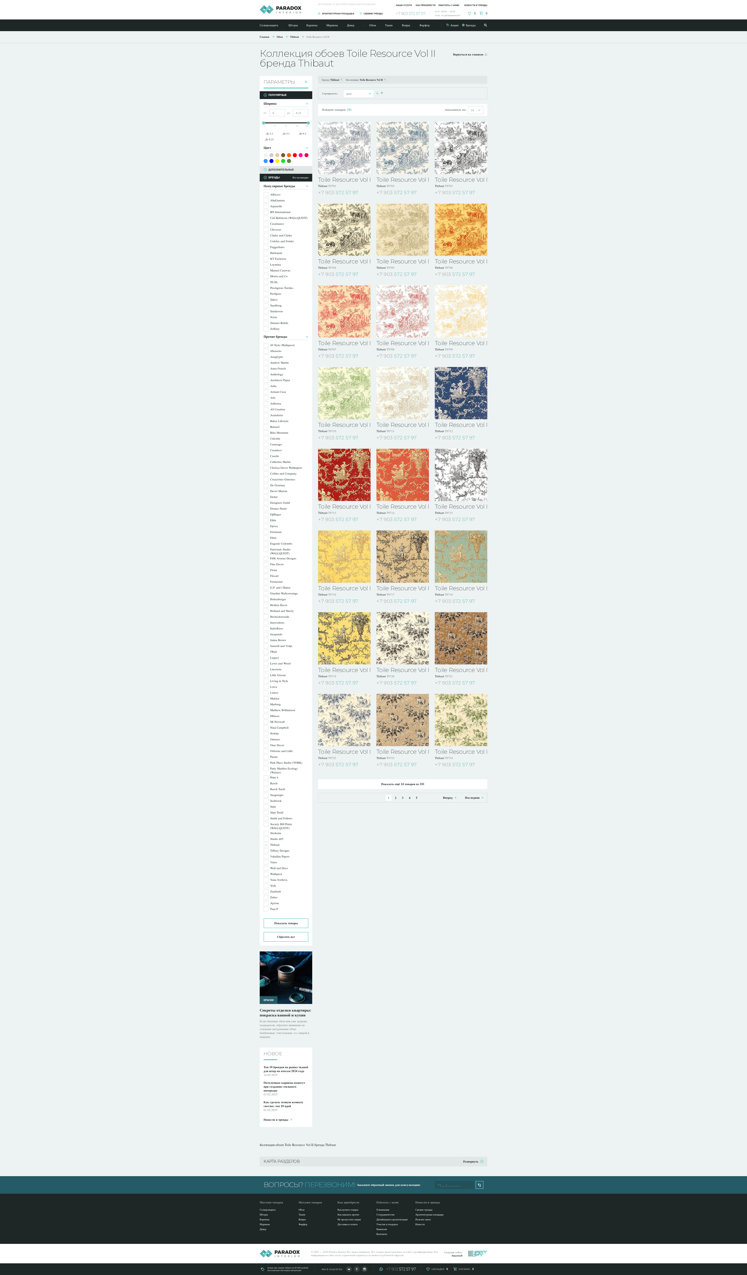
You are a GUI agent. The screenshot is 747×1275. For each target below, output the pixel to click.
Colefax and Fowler (282, 241)
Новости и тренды (475, 5)
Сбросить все (286, 937)
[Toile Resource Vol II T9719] (344, 638)
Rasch (274, 783)
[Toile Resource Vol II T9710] (344, 393)
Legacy (274, 657)
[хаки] (289, 161)
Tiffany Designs (279, 850)
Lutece (274, 692)
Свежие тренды (373, 13)
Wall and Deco (279, 868)
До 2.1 (269, 133)
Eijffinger (275, 514)
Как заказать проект (348, 1214)
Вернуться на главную (468, 54)
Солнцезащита (269, 25)
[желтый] (277, 161)
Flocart (274, 576)
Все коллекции (300, 177)
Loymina (275, 264)
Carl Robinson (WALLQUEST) (289, 218)
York (273, 885)
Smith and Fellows (281, 818)
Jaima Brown (278, 640)
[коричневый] (283, 155)
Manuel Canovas (280, 270)
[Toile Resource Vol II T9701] (344, 148)
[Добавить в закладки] (368, 193)
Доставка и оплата (348, 1224)
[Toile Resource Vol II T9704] (344, 229)
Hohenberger (278, 599)
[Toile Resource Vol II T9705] (402, 229)
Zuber (273, 897)
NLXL (274, 282)
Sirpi (273, 806)
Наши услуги (404, 5)
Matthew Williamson (282, 710)
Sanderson (276, 311)
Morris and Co (279, 276)
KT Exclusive (278, 259)
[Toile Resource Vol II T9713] (344, 474)
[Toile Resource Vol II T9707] (344, 311)
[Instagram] (364, 1269)
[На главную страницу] (281, 9)
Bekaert (275, 427)
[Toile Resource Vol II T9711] (402, 393)
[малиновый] (306, 155)
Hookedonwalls (279, 617)
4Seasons (275, 351)
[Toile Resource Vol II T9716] (344, 556)
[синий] (271, 161)
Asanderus (276, 415)
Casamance (277, 224)
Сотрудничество (385, 1214)
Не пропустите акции (349, 1219)
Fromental (276, 582)
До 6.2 (302, 133)
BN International (280, 212)
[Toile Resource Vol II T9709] (461, 311)
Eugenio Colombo (281, 543)
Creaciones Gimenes (282, 479)
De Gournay (277, 485)
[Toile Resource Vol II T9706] (461, 229)
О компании (382, 1209)
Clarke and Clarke (281, 235)
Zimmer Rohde (279, 323)
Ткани (389, 25)
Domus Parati (278, 508)
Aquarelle (276, 206)
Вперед (447, 797)
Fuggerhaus (277, 247)
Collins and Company (283, 473)
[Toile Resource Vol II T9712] (461, 393)
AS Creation (277, 409)
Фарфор (424, 25)
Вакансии (381, 1229)
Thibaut (294, 36)
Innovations (277, 622)
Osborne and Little (281, 751)
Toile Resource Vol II (317, 36)
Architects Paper (280, 380)
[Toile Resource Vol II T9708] (402, 311)
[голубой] (265, 161)
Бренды (471, 25)
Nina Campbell (279, 727)
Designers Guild (280, 503)
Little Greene (278, 675)
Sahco (274, 299)
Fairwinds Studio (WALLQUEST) (280, 551)
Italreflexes (276, 628)
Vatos (273, 862)
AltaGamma (277, 200)
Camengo (276, 444)
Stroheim (275, 833)
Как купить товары (348, 1209)
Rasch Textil (277, 789)
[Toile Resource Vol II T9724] (461, 720)
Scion (273, 317)
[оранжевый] (289, 155)
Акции (454, 25)
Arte (272, 397)
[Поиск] (485, 25)
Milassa (274, 716)
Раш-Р (274, 909)
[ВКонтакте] (349, 1269)
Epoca (274, 526)
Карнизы (311, 25)
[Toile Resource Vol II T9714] (402, 474)
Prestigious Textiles (281, 288)
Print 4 (274, 777)
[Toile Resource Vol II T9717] (402, 556)
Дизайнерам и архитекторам (392, 1219)
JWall (273, 652)
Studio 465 (276, 839)
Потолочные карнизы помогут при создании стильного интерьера (284, 1083)
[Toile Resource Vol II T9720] (402, 638)
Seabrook (276, 801)
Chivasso (275, 229)
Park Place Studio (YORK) (286, 762)
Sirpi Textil (276, 812)
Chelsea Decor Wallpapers (286, 467)
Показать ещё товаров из (402, 784)
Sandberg (276, 305)
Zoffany (275, 329)
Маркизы (332, 25)
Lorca (273, 687)
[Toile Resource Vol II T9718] (461, 556)
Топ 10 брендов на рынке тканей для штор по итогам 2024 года (286, 1065)
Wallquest (276, 874)
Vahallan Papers (280, 856)
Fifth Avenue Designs (283, 558)
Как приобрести (426, 5)
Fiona (273, 570)
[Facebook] (357, 1269)
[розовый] (300, 155)
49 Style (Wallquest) (282, 345)
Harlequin (276, 253)
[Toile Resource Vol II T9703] (461, 148)
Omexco (275, 739)
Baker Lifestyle (279, 421)
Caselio (274, 456)
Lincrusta (275, 669)
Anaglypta (276, 357)
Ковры (406, 25)
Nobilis (274, 733)
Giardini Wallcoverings (284, 593)
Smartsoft (457, 1255)
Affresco (275, 194)
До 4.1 (286, 133)
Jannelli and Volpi (281, 646)
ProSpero (275, 294)
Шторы (293, 25)
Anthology (276, 374)
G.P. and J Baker (280, 587)
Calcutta (275, 438)
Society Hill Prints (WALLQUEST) (281, 826)
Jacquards (276, 634)
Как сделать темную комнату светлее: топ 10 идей (286, 1012)
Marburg (275, 704)
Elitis (273, 520)
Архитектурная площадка (338, 13)
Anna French (278, 368)
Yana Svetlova (278, 880)
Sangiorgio (276, 795)
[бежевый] (277, 155)
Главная (264, 36)
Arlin (273, 386)
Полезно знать (423, 1219)
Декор (350, 25)
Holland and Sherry (282, 611)
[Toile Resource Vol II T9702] (402, 148)
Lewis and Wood (280, 663)
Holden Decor (278, 605)
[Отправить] (479, 1185)
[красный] (294, 155)
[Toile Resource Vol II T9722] (344, 720)
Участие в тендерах (387, 1224)
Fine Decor (277, 564)
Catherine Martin (280, 462)
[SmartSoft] (477, 1253)
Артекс (274, 903)
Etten (273, 538)
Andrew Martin (279, 362)
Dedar (274, 497)
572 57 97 (410, 13)
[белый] (265, 155)
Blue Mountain (279, 432)
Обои (372, 25)
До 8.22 (269, 139)
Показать (286, 923)
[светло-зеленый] (283, 161)
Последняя (472, 797)
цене (349, 94)
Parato (274, 757)
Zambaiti (275, 891)
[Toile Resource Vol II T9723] (402, 720)
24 (472, 110)
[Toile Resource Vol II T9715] (461, 474)
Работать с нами (448, 5)
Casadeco (276, 450)
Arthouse (275, 403)
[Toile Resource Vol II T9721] (461, 638)
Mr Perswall (277, 722)
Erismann (276, 532)
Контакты (381, 1234)
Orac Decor (277, 745)
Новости (420, 1224)
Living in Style (279, 681)
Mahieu (274, 698)
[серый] (271, 155)
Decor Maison (278, 491)
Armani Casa (278, 392)
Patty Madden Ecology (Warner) (284, 770)
